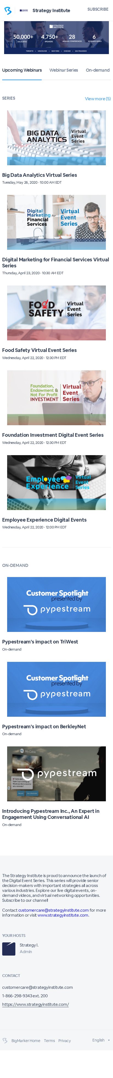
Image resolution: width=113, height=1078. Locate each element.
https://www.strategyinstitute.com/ (35, 1004)
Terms (49, 1040)
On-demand (97, 70)
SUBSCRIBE (98, 9)
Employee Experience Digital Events (44, 520)
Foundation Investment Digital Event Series (53, 435)
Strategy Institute (51, 10)
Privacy (64, 1040)
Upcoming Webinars (22, 70)
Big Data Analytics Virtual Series (39, 175)
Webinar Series (63, 70)
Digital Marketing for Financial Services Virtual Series (55, 262)
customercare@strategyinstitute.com (53, 910)
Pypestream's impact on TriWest (40, 642)
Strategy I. (29, 945)
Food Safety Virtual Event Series (39, 350)
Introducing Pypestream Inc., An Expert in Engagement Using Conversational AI (51, 814)
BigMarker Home (26, 1040)
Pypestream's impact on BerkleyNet (44, 726)
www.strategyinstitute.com (63, 915)
